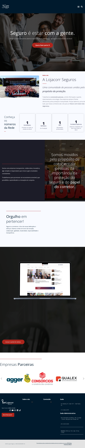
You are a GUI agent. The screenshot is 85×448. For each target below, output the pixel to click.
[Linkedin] (17, 410)
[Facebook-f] (10, 410)
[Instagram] (15, 410)
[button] (78, 6)
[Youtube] (12, 410)
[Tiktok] (20, 410)
